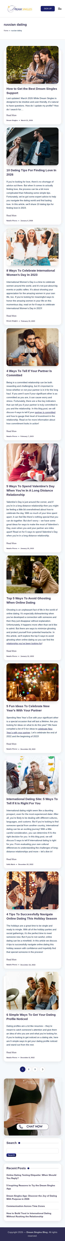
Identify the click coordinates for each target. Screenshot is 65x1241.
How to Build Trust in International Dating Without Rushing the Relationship (28, 1215)
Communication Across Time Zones (25, 1206)
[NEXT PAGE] (42, 1069)
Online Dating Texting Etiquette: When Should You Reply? (31, 1176)
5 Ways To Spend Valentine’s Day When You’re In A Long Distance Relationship (30, 490)
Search (11, 1142)
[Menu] (59, 8)
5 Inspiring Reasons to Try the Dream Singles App (30, 1187)
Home (6, 30)
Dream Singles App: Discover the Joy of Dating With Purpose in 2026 (31, 1197)
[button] (48, 8)
